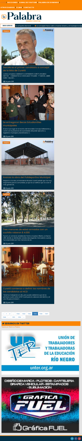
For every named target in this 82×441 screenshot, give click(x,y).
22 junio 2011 (9, 244)
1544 (29, 314)
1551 (13, 317)
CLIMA (19, 7)
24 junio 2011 (9, 82)
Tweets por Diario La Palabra (11, 327)
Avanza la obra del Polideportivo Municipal (26, 177)
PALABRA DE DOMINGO (49, 2)
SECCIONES (13, 2)
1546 (40, 314)
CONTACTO (29, 7)
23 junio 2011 (9, 136)
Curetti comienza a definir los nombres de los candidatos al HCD (26, 290)
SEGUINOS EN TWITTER (16, 323)
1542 (18, 314)
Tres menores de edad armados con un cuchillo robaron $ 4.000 (25, 231)
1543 (23, 314)
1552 (19, 317)
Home (3, 2)
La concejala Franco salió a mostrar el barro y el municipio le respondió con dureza (50, 26)
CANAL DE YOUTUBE (28, 2)
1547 (46, 314)
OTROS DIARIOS (8, 7)
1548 (4, 317)
